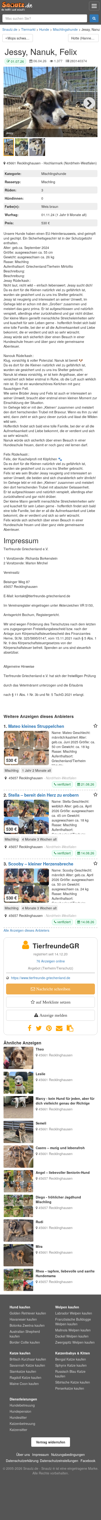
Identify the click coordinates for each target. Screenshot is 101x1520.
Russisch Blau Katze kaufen (70, 1373)
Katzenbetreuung (22, 1423)
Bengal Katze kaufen (70, 1359)
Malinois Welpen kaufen (73, 1330)
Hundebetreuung (22, 1405)
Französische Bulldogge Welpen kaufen (73, 1321)
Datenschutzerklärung (22, 1460)
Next (89, 103)
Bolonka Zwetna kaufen (27, 1325)
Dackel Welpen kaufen (72, 1336)
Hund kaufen (20, 1307)
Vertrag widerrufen (50, 1442)
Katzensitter (18, 1429)
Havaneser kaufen (23, 1319)
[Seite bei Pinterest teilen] (49, 1028)
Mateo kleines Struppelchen (36, 726)
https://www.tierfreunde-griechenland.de (40, 977)
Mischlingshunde (65, 29)
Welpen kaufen (67, 1307)
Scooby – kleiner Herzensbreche (40, 864)
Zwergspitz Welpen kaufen (75, 1342)
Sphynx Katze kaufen (71, 1365)
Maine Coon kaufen (24, 1383)
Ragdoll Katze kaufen (25, 1377)
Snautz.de (9, 29)
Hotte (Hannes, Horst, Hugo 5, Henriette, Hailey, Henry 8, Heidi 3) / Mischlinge (85, 38)
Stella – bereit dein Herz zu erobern (43, 795)
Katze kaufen (20, 1353)
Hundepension (20, 1411)
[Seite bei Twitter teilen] (39, 1028)
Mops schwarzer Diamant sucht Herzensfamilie (20, 38)
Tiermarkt (28, 29)
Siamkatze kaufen (23, 1371)
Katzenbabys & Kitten (72, 1353)
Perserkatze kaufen (69, 1388)
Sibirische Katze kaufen (72, 1382)
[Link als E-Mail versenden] (59, 1028)
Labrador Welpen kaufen (73, 1313)
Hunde (44, 29)
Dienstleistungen (23, 1399)
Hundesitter (18, 1417)
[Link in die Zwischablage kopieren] (70, 1028)
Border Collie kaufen (25, 1342)
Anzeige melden (52, 1015)
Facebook (88, 1460)
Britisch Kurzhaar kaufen (28, 1359)
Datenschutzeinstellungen (59, 1460)
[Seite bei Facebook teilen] (29, 1028)
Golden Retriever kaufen (28, 1313)
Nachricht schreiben (52, 989)
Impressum (40, 1454)
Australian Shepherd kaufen (25, 1333)
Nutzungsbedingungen (68, 1454)
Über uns (23, 1454)
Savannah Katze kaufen (27, 1365)
